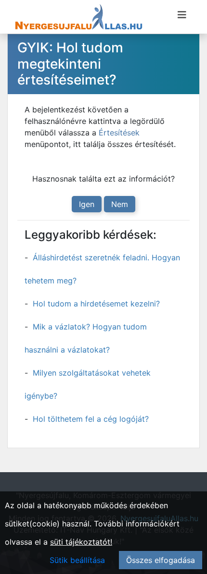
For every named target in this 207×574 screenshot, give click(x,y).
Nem (119, 204)
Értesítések (119, 132)
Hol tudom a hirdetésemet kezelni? (96, 303)
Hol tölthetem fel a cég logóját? (91, 419)
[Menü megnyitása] (182, 14)
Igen (86, 204)
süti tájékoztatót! (81, 542)
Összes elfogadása (160, 560)
